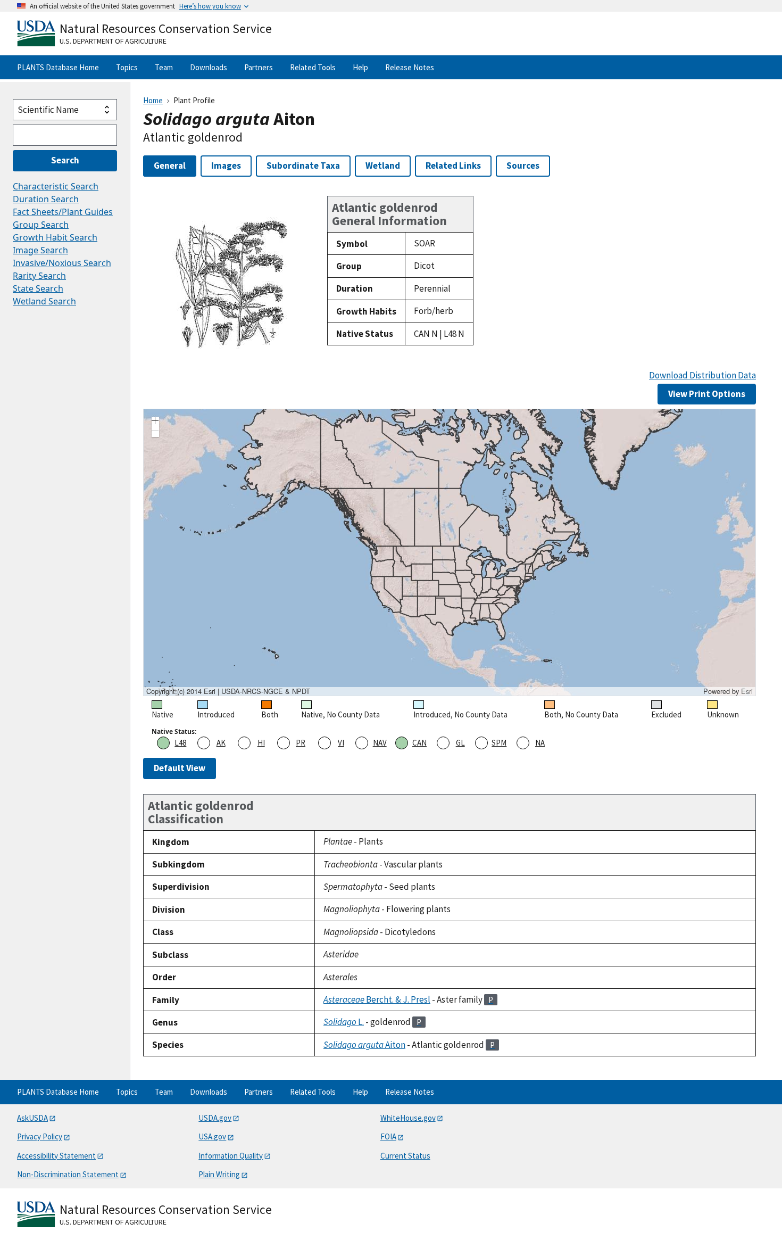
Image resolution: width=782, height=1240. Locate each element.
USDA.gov (214, 1118)
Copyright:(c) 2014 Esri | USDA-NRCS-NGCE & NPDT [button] (228, 691)
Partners (258, 67)
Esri (747, 691)
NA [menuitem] (540, 743)
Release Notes (409, 67)
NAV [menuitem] (380, 743)
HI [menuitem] (261, 743)
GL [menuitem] (460, 743)
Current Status (405, 1156)
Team (164, 67)
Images (226, 165)
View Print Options (706, 394)
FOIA (388, 1136)
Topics (127, 67)
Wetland (382, 165)
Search (65, 160)
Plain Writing (219, 1174)
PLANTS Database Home (58, 67)
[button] (155, 422)
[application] (449, 552)
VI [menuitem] (341, 743)
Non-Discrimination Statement (68, 1174)
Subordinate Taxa (303, 165)
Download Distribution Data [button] (702, 375)
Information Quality (230, 1156)
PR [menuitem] (300, 743)
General (170, 165)
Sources (522, 165)
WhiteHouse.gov (408, 1118)
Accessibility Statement (56, 1156)
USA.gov (212, 1136)
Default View (179, 768)
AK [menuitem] (221, 743)
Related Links (453, 165)
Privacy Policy (39, 1136)
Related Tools (313, 67)
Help (360, 67)
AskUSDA (32, 1118)
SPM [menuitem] (499, 743)
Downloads (208, 67)
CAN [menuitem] (419, 743)
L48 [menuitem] (180, 743)
